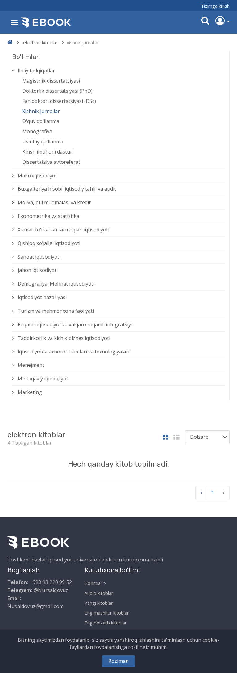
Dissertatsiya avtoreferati (51, 162)
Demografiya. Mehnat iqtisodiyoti (56, 283)
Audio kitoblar (99, 593)
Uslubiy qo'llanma (42, 141)
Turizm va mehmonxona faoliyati (56, 310)
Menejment (31, 365)
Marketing (30, 392)
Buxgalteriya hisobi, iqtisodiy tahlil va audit (67, 188)
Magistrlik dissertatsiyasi (51, 80)
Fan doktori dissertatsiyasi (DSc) (59, 101)
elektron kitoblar (40, 42)
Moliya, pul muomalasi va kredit (54, 202)
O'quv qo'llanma (40, 121)
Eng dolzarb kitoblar (106, 623)
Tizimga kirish (215, 6)
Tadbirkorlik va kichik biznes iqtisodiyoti (64, 338)
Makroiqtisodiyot (37, 175)
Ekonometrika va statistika (48, 216)
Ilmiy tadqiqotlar (36, 70)
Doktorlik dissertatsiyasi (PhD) (57, 90)
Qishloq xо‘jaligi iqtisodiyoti (49, 243)
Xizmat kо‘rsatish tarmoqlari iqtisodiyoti (63, 229)
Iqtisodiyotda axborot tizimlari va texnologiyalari (73, 351)
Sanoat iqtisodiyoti (39, 256)
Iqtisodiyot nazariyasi (42, 297)
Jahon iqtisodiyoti (38, 270)
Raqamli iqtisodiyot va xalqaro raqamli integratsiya (76, 324)
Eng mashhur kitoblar (107, 613)
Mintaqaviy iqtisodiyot (43, 378)
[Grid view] (165, 437)
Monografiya (37, 131)
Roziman (118, 661)
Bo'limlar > (95, 583)
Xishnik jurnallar (41, 111)
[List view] (176, 437)
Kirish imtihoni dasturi (47, 151)
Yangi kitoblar (99, 603)
